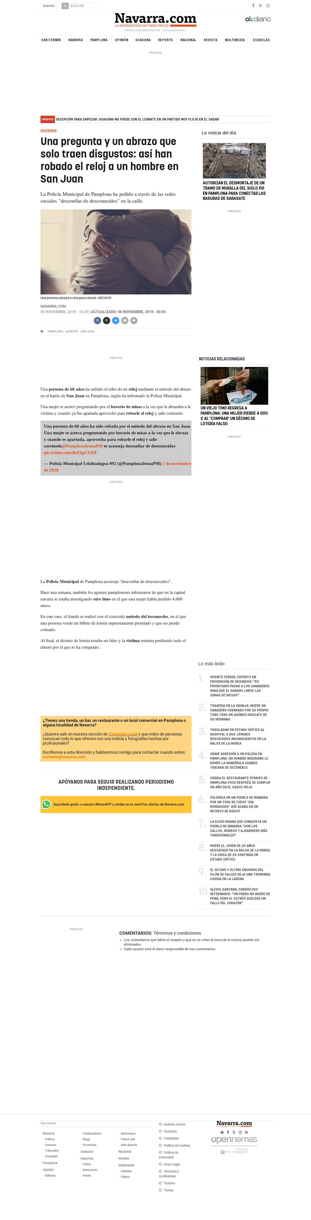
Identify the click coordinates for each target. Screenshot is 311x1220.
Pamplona (99, 40)
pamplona (55, 331)
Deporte (165, 40)
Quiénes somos (174, 1124)
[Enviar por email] (124, 320)
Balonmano (128, 1133)
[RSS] (246, 1132)
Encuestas (90, 1145)
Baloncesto (90, 1170)
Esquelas (261, 40)
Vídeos (125, 1176)
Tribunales (52, 1150)
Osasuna (143, 40)
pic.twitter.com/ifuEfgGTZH (70, 452)
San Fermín (51, 40)
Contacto (170, 1131)
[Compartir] (97, 320)
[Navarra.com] (155, 19)
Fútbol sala (128, 1139)
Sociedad (51, 1156)
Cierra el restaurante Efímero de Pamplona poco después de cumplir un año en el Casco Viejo (240, 782)
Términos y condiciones (177, 933)
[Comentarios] (133, 320)
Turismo (169, 1183)
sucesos (71, 331)
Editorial (50, 1175)
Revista (210, 40)
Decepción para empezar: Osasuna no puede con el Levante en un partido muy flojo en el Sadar (137, 119)
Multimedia (235, 40)
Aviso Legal (172, 1164)
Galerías (126, 1171)
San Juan (87, 331)
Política (50, 1139)
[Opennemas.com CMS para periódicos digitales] (234, 1144)
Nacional (188, 40)
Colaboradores (92, 1133)
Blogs (86, 1139)
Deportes (87, 1158)
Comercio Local (123, 734)
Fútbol (87, 1164)
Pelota (87, 1175)
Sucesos (50, 1145)
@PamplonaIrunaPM (82, 446)
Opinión (121, 40)
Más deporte (129, 1145)
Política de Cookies (177, 1145)
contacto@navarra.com (64, 756)
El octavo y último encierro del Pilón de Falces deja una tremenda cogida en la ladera (240, 874)
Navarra (76, 40)
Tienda (168, 1190)
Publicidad (171, 1138)
